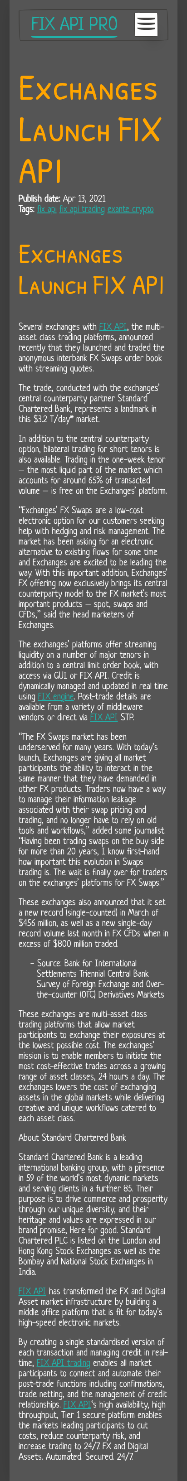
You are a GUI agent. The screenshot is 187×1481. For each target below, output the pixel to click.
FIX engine (56, 697)
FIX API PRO (74, 25)
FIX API (113, 328)
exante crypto (131, 210)
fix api (47, 210)
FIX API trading (63, 1364)
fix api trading (82, 210)
